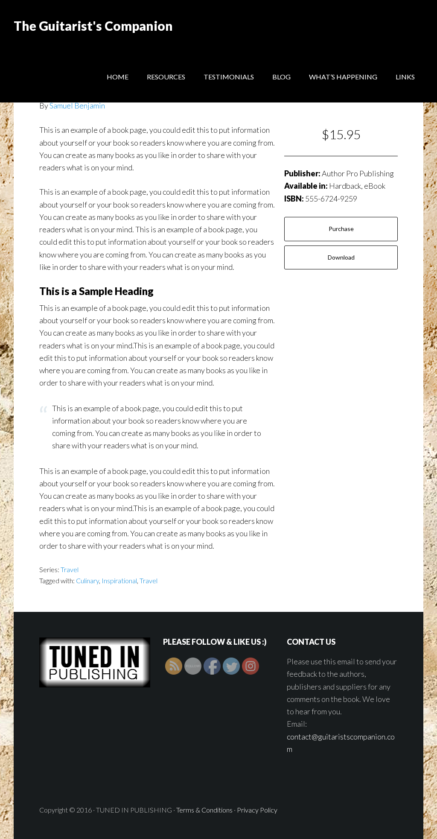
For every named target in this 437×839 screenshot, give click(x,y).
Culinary (87, 580)
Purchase (341, 228)
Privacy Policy (257, 810)
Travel (70, 569)
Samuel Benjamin (77, 105)
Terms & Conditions (204, 810)
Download (341, 257)
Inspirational (119, 580)
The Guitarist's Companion (93, 25)
